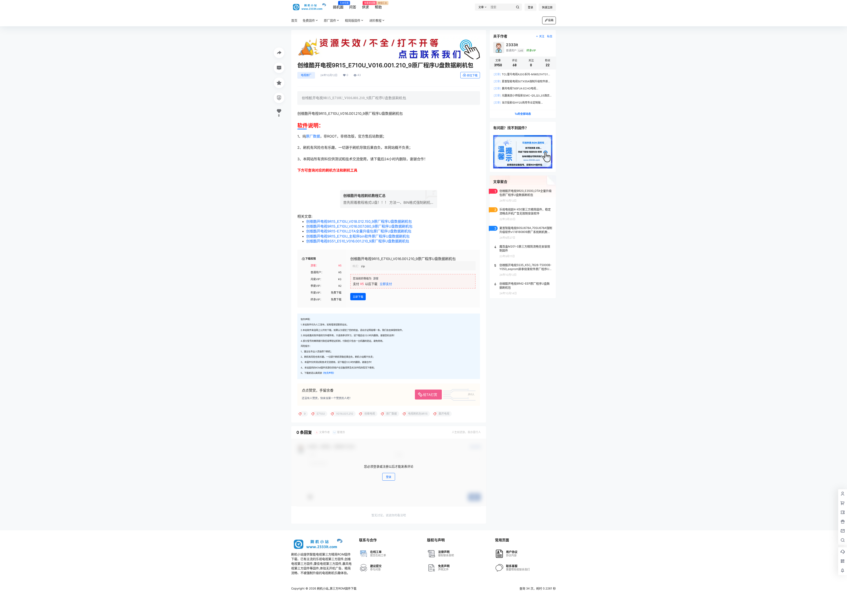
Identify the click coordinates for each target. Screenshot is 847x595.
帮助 (378, 5)
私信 (549, 36)
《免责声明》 (328, 373)
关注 (541, 36)
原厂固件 (330, 20)
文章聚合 (500, 181)
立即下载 (358, 296)
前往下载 (472, 75)
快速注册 (547, 7)
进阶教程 (375, 20)
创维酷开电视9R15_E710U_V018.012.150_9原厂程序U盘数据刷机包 (359, 221)
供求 (365, 5)
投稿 (550, 20)
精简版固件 (352, 20)
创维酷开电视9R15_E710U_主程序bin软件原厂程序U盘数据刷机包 (358, 236)
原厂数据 (313, 136)
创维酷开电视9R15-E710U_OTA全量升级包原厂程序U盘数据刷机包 (358, 231)
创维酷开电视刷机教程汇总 (364, 195)
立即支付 (386, 284)
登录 (530, 7)
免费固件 (309, 20)
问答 (352, 7)
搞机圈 (338, 5)
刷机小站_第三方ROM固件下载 (336, 588)
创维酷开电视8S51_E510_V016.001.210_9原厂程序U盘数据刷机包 (357, 241)
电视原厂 (306, 75)
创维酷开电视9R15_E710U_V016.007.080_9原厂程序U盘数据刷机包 (359, 226)
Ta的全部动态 (523, 113)
